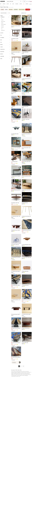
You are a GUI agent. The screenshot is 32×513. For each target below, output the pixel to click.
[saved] (28, 1)
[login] (26, 1)
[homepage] (3, 1)
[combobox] (14, 1)
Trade (24, 1)
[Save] (20, 16)
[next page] (23, 366)
